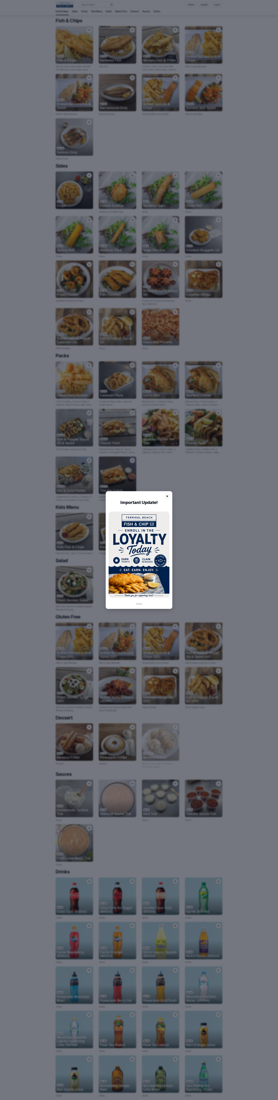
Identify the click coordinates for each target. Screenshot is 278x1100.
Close (139, 603)
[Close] (167, 496)
